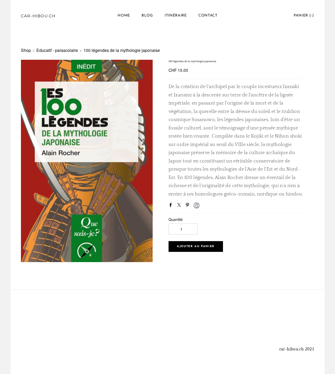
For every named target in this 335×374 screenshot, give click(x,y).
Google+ (196, 205)
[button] (196, 246)
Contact (207, 16)
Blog (147, 16)
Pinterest (188, 206)
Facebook (172, 206)
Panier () (304, 16)
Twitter (180, 206)
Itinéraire (176, 16)
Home (124, 16)
